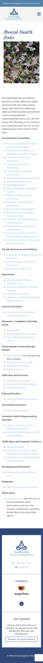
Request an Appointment (21, 639)
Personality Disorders (18, 410)
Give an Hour (13, 355)
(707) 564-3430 (23, 563)
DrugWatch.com (15, 498)
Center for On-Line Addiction (22, 384)
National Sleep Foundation (21, 209)
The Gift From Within (18, 366)
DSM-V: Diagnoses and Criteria (22, 487)
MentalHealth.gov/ (16, 185)
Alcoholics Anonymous (19, 380)
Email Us (23, 567)
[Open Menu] (39, 14)
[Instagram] (21, 604)
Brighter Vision (28, 655)
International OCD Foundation (22, 334)
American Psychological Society (23, 178)
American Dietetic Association (22, 399)
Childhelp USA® (15, 447)
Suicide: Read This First (19, 268)
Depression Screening (18, 293)
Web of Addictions (16, 387)
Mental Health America (19, 181)
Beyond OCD (13, 330)
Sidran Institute (15, 369)
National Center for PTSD (20, 362)
